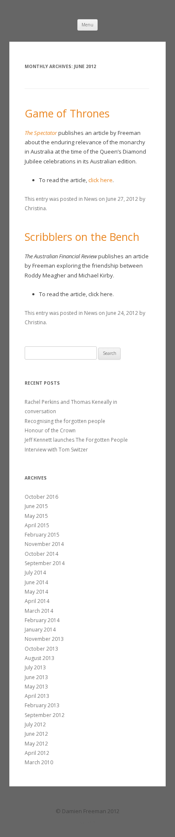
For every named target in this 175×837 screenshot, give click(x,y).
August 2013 (39, 658)
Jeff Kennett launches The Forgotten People (76, 439)
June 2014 (36, 582)
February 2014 (42, 620)
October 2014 (41, 553)
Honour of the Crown (50, 430)
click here (100, 180)
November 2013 (44, 639)
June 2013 (36, 677)
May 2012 (36, 743)
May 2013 (36, 686)
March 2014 (39, 610)
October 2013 (41, 648)
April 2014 (37, 601)
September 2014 (45, 563)
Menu (87, 25)
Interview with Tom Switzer (56, 449)
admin (87, 822)
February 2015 (42, 534)
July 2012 (35, 724)
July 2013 (35, 667)
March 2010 (39, 762)
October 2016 (41, 496)
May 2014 (36, 591)
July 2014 (35, 572)
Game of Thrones (67, 113)
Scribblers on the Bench (82, 236)
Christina (35, 208)
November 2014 (44, 544)
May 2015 (36, 516)
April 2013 (37, 696)
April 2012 (37, 753)
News (90, 199)
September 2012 (45, 715)
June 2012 (36, 733)
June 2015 (36, 506)
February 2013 (42, 705)
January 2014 (40, 629)
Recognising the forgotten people (65, 421)
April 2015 (37, 525)
